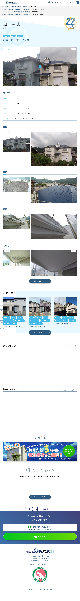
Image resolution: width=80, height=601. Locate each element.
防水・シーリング (8, 320)
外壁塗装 (13, 36)
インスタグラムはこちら (40, 497)
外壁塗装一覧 (27, 12)
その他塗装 (72, 320)
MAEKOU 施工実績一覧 (18, 7)
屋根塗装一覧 (27, 14)
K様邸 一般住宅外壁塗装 (37, 326)
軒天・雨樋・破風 (19, 320)
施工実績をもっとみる (40, 281)
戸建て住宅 (6, 36)
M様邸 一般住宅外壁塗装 (63, 323)
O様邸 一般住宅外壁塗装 (11, 326)
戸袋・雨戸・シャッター (10, 323)
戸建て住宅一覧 (28, 9)
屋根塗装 (20, 36)
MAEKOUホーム (7, 7)
